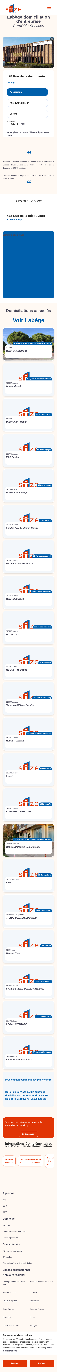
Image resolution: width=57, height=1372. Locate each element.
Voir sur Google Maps (13, 235)
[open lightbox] (28, 53)
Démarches (7, 1257)
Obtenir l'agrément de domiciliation (17, 1263)
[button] (15, 65)
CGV (5, 1212)
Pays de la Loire (9, 1292)
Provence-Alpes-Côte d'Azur (41, 1281)
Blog (4, 1200)
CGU (5, 1206)
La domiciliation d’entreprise (14, 1231)
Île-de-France (8, 1309)
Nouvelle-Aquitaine (10, 1301)
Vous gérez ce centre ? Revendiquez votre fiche (28, 134)
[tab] (27, 92)
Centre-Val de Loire (11, 1325)
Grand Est (7, 1317)
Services (6, 1225)
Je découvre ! (28, 1134)
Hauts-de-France (37, 1309)
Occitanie (33, 1292)
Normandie (34, 1301)
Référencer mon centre (12, 1251)
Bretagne (33, 1325)
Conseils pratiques (10, 1238)
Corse (32, 1317)
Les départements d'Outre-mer (14, 1282)
